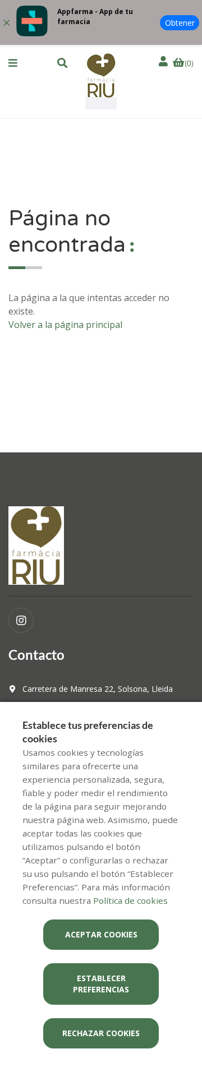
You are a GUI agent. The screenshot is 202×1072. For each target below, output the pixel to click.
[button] (12, 62)
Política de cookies (130, 900)
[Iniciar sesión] (164, 61)
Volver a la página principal (65, 324)
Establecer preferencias (101, 984)
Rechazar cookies (101, 1033)
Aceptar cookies (101, 934)
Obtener (180, 22)
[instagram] (21, 620)
